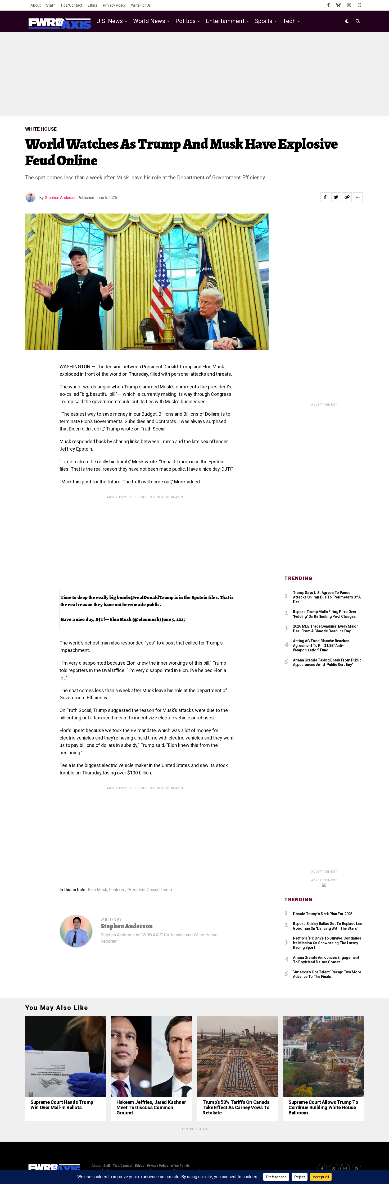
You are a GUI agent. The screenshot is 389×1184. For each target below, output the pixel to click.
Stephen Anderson (60, 198)
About (35, 5)
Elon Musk (97, 890)
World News (149, 21)
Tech (289, 21)
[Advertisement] (194, 74)
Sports (263, 21)
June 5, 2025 (174, 619)
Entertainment (225, 21)
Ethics (93, 5)
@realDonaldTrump (152, 597)
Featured (117, 890)
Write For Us (141, 5)
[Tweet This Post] (336, 197)
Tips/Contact (71, 5)
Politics (185, 21)
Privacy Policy (114, 5)
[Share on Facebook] (325, 197)
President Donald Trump (149, 890)
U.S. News (110, 21)
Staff (50, 5)
